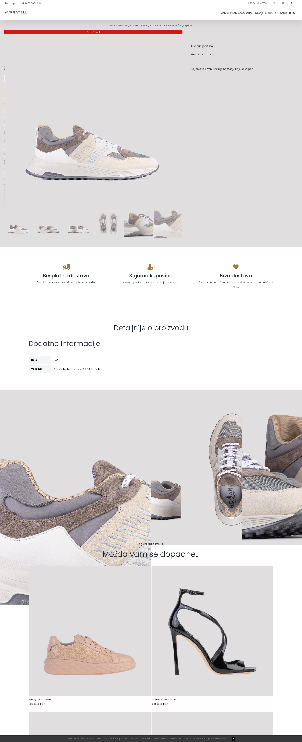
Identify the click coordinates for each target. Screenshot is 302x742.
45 (94, 369)
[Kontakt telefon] (292, 3)
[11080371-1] (213, 574)
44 (84, 369)
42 (63, 369)
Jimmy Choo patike (40, 699)
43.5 (79, 369)
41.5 (59, 369)
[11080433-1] (90, 574)
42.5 (68, 369)
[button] (294, 13)
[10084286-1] (90, 720)
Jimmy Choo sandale (163, 699)
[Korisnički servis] (273, 3)
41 (55, 369)
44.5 (89, 369)
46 (98, 369)
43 (74, 369)
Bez (56, 360)
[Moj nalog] (282, 3)
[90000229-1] (213, 720)
